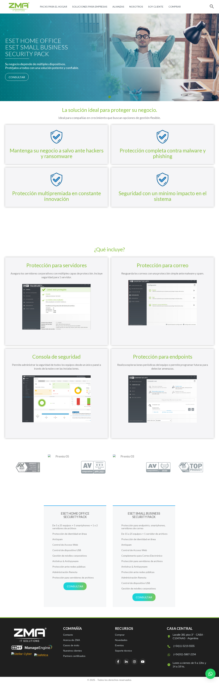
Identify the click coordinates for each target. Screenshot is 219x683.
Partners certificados (74, 656)
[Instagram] (134, 662)
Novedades (121, 640)
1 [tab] (109, 97)
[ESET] (16, 647)
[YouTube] (143, 662)
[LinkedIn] (126, 662)
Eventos (119, 645)
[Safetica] (41, 655)
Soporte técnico (123, 650)
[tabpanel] (109, 57)
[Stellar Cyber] (21, 655)
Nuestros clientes (72, 650)
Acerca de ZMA (71, 640)
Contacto (68, 634)
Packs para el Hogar (53, 6)
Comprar (175, 6)
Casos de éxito (71, 645)
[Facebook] (118, 662)
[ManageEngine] (38, 647)
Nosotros (136, 6)
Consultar (17, 77)
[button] (210, 674)
